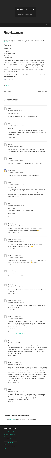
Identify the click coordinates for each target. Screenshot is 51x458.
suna (9, 182)
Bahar (9, 341)
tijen (5, 438)
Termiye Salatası (9, 91)
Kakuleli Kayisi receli (42, 91)
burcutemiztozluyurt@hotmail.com (18, 334)
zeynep (5, 431)
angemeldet (12, 419)
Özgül (17, 36)
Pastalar (7, 85)
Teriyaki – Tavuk (12, 431)
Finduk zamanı (8, 42)
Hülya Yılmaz (11, 170)
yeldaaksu (6, 434)
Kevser (5, 446)
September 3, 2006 (8, 36)
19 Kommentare (24, 36)
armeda (10, 158)
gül (9, 123)
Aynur (5, 442)
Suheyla (10, 144)
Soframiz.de (25, 9)
